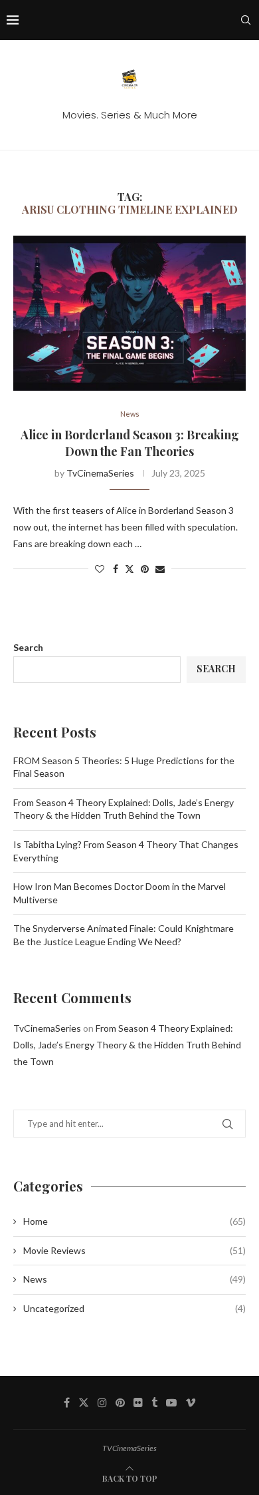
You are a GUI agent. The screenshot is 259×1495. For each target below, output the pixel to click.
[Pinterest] (120, 1402)
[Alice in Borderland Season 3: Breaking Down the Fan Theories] (129, 313)
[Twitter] (83, 1402)
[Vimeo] (190, 1402)
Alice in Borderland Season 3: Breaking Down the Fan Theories (130, 443)
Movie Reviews (134, 1250)
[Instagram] (102, 1402)
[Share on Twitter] (129, 568)
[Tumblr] (154, 1402)
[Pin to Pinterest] (145, 568)
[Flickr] (138, 1402)
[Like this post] (99, 568)
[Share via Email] (160, 568)
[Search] (245, 20)
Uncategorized (134, 1308)
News (134, 1279)
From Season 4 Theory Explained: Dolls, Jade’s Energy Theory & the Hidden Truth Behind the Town (127, 1044)
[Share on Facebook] (115, 568)
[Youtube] (171, 1402)
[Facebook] (67, 1402)
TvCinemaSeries (100, 473)
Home (134, 1221)
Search (28, 647)
